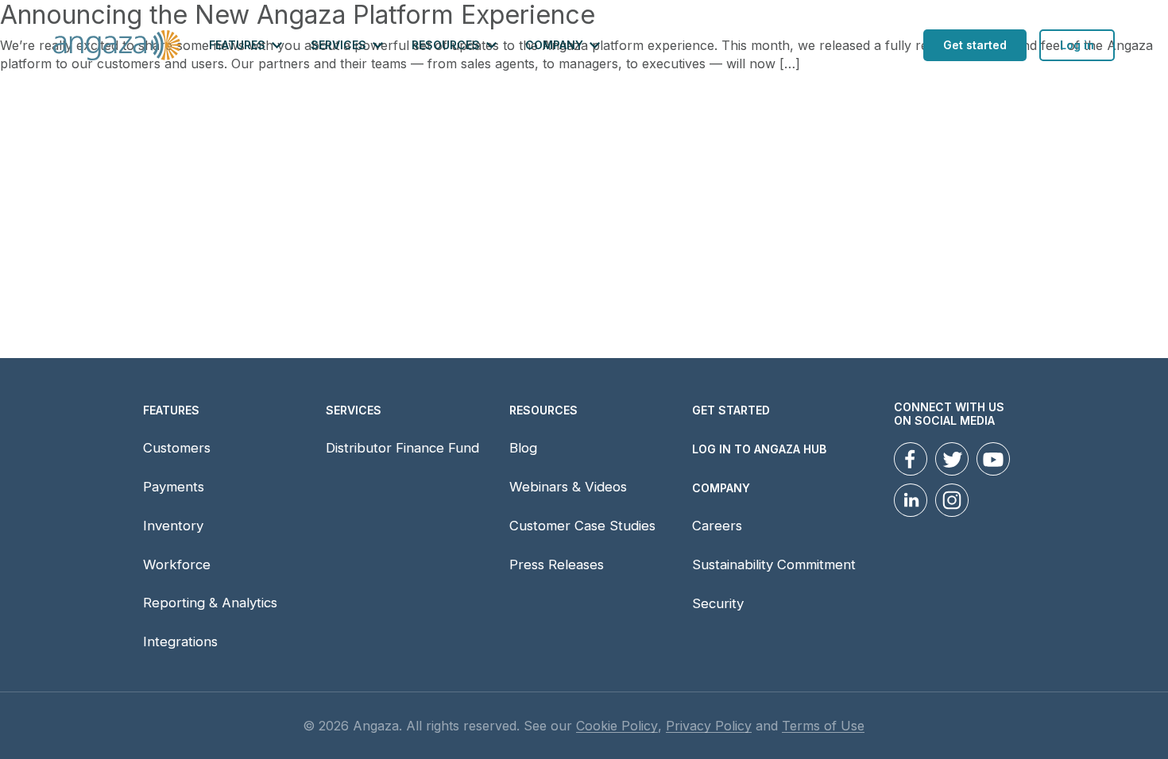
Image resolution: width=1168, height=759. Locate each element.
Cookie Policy (617, 726)
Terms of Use (823, 726)
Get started (975, 45)
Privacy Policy (709, 726)
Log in (1077, 45)
